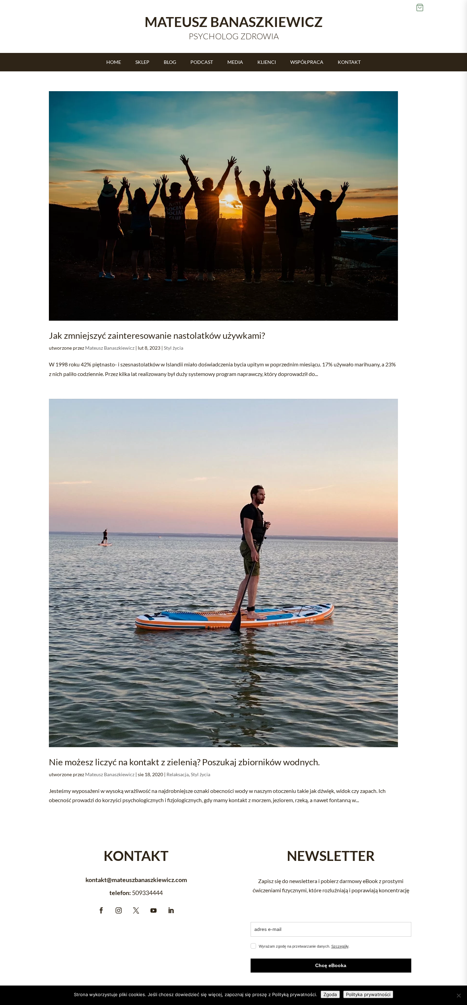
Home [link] (113, 62)
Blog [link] (170, 62)
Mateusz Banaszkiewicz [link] (109, 348)
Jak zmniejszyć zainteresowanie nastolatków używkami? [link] (157, 335)
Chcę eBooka (330, 965)
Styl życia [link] (173, 348)
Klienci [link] (266, 62)
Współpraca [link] (306, 62)
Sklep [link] (142, 62)
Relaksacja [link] (177, 774)
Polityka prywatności (368, 994)
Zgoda (330, 994)
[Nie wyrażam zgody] (458, 995)
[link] (223, 206)
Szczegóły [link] (339, 946)
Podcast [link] (201, 62)
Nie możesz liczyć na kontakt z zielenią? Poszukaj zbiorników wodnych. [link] (184, 761)
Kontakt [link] (349, 62)
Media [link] (235, 62)
